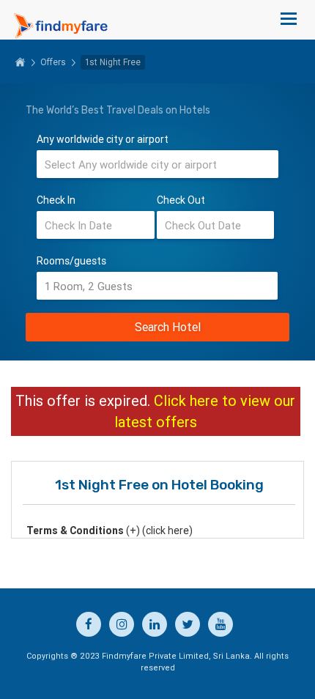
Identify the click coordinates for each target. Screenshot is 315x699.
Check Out (181, 200)
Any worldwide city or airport (102, 139)
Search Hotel (168, 326)
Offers (53, 61)
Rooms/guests (71, 260)
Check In (56, 200)
